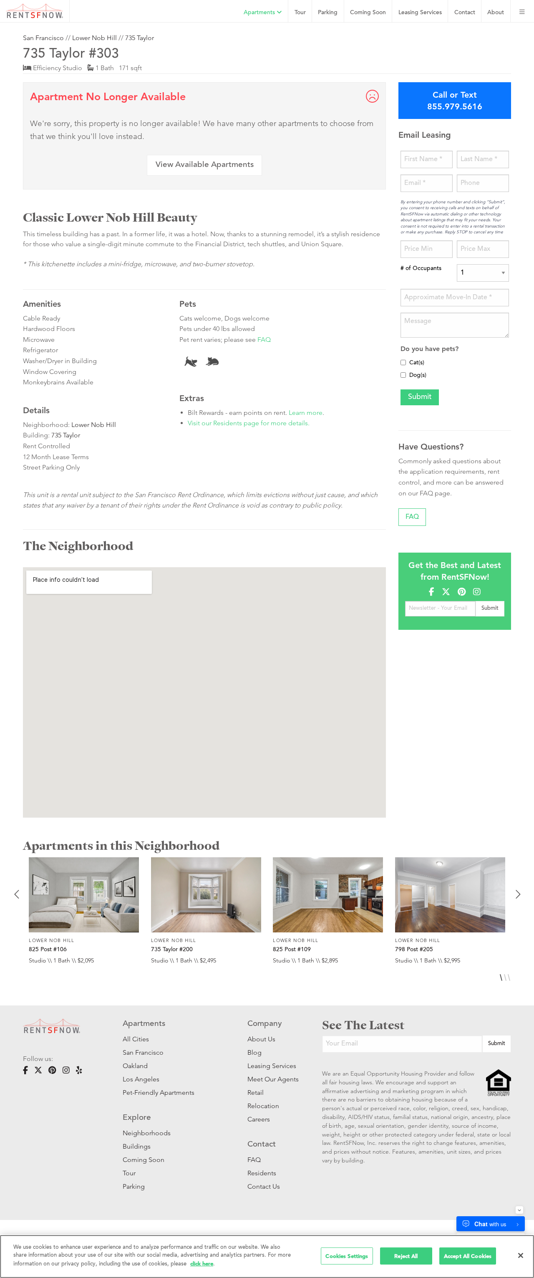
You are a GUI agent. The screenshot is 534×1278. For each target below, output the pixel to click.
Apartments (260, 13)
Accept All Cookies (467, 1255)
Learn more (305, 413)
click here (201, 1263)
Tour (300, 13)
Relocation (263, 1106)
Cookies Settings (346, 1255)
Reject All (406, 1255)
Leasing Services (271, 1066)
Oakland (135, 1066)
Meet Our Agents (272, 1079)
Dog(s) (417, 376)
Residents (261, 1173)
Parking (328, 13)
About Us (261, 1039)
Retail (255, 1092)
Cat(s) (416, 363)
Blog (254, 1052)
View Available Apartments (205, 165)
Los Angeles (141, 1079)
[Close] (520, 1255)
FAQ (264, 339)
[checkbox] (403, 362)
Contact (464, 13)
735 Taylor (139, 38)
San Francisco (43, 38)
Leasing (420, 13)
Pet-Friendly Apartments (158, 1092)
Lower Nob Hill (94, 38)
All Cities (136, 1039)
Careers (258, 1119)
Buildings (137, 1146)
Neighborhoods (147, 1133)
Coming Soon (368, 13)
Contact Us (263, 1186)
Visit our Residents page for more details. (249, 423)
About (495, 13)
